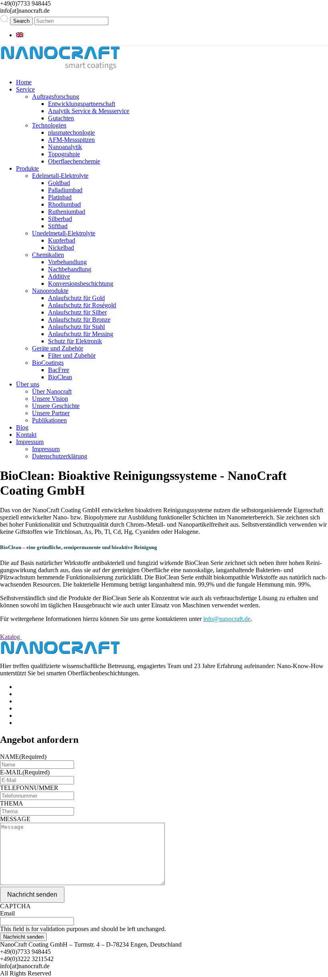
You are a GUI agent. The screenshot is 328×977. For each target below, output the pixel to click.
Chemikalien (48, 254)
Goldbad (59, 182)
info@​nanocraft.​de (226, 618)
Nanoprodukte (50, 290)
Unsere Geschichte (56, 405)
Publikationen (49, 420)
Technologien (49, 125)
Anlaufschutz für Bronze (79, 319)
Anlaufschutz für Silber (77, 312)
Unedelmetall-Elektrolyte (63, 233)
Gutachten (61, 118)
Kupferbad (61, 240)
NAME (23, 756)
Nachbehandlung (69, 269)
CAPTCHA (15, 906)
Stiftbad (58, 226)
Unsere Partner (51, 413)
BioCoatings (48, 362)
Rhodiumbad (64, 204)
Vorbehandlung (67, 262)
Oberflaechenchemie (74, 161)
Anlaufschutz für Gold (76, 297)
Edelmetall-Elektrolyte (60, 175)
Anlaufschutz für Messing (80, 333)
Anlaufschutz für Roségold (82, 305)
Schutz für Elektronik (75, 341)
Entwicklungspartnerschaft (81, 103)
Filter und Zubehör (72, 355)
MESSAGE (15, 819)
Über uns (27, 384)
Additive (59, 276)
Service (25, 89)
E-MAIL (25, 772)
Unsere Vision (50, 398)
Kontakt (26, 434)
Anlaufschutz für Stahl (76, 326)
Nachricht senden (32, 894)
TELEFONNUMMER (29, 787)
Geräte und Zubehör (57, 348)
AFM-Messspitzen (71, 139)
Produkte (27, 168)
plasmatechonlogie (71, 132)
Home (24, 82)
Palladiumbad (65, 190)
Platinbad (60, 197)
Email (7, 913)
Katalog (11, 636)
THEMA (11, 803)
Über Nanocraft (52, 391)
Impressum (30, 441)
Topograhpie (64, 154)
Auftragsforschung (55, 96)
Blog (22, 427)
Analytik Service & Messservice (88, 110)
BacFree (58, 369)
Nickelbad (61, 247)
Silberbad (60, 218)
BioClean (60, 377)
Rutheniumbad (66, 211)
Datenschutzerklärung (59, 456)
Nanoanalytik (65, 146)
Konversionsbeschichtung (80, 283)
